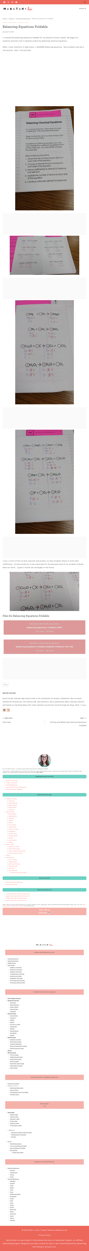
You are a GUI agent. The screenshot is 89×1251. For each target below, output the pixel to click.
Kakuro (11, 822)
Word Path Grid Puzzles (17, 1063)
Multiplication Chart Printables (19, 1092)
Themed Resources (11, 884)
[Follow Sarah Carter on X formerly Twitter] (8, 710)
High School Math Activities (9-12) (16, 900)
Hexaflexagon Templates (18, 1134)
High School (11, 965)
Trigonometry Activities (17, 974)
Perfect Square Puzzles (15, 853)
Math (11, 1201)
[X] (8, 2)
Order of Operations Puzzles (17, 851)
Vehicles (12, 1220)
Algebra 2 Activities (16, 972)
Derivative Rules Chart (16, 1088)
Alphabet (12, 1181)
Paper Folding (13, 805)
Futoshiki (11, 818)
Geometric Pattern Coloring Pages (21, 1132)
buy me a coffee (19, 906)
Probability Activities (16, 978)
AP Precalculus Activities (17, 980)
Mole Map (7, 720)
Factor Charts (14, 1090)
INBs (26, 22)
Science (11, 18)
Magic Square (12, 827)
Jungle (12, 1198)
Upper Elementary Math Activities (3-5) (18, 896)
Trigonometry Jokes (16, 1125)
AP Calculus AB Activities (17, 982)
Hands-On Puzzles (11, 799)
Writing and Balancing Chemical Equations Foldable (68, 722)
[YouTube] (16, 2)
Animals (12, 1183)
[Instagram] (12, 2)
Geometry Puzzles (14, 846)
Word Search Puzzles (16, 1066)
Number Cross (13, 833)
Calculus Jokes (14, 1117)
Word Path (12, 868)
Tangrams (11, 809)
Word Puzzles (10, 857)
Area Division (12, 814)
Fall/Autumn (13, 1172)
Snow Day (13, 1214)
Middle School (12, 963)
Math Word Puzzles (14, 849)
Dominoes (11, 801)
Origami (13, 1137)
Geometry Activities (16, 969)
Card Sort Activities (12, 780)
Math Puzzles (10, 844)
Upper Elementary (13, 961)
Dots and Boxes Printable (17, 1148)
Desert (12, 1187)
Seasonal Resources (13, 1168)
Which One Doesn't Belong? (14, 789)
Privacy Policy (44, 1235)
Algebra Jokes (14, 1114)
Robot (12, 1211)
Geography (13, 1196)
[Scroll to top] (84, 1244)
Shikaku (11, 838)
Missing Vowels (13, 866)
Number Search (13, 836)
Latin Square (12, 825)
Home (5, 18)
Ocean (12, 1205)
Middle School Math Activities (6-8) (16, 898)
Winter (12, 1174)
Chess (11, 1185)
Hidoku (11, 820)
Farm (11, 1190)
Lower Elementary (13, 959)
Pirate (12, 1207)
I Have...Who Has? (11, 783)
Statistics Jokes (14, 1123)
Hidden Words (13, 862)
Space (12, 1216)
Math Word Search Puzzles (19, 872)
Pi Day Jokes (13, 1121)
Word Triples (13, 1068)
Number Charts (14, 1094)
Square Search (13, 840)
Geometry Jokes (15, 1119)
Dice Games (13, 1150)
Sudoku (11, 842)
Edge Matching (13, 803)
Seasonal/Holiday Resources (14, 882)
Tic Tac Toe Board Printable (18, 1146)
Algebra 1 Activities (16, 967)
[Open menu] (84, 2)
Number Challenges (16, 1044)
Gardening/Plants (15, 1194)
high (6, 684)
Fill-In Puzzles (13, 859)
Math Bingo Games (11, 785)
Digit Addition (13, 816)
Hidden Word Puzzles (16, 1057)
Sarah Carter (9, 693)
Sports (12, 1218)
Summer (12, 1170)
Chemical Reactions (23, 18)
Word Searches (13, 870)
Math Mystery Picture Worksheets (16, 787)
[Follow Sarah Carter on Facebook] (4, 710)
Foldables (20, 22)
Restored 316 (61, 1230)
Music (11, 1203)
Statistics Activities (16, 976)
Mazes (8, 855)
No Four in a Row (14, 829)
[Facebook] (4, 2)
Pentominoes (12, 807)
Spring (12, 1177)
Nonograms (12, 831)
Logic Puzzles (10, 812)
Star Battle (13, 1033)
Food (11, 1192)
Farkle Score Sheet (18, 1152)
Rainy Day (13, 1209)
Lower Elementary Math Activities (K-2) (18, 894)
